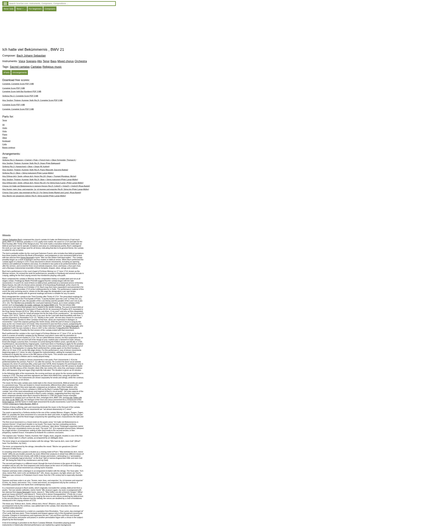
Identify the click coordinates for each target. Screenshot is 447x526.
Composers (50, 9)
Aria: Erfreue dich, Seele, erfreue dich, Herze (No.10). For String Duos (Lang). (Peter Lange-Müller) (42, 183)
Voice (22, 61)
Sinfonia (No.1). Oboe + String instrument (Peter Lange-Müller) (28, 173)
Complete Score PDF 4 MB (13, 105)
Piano (4, 135)
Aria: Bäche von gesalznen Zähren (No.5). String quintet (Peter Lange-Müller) (34, 196)
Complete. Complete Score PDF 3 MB (18, 84)
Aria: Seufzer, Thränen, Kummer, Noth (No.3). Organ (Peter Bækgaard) (31, 163)
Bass (53, 61)
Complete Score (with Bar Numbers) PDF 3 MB (21, 91)
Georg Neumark (27, 258)
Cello (4, 144)
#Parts (6, 72)
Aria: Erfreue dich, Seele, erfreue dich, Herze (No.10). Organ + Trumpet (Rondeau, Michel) (39, 176)
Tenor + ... (21, 9)
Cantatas (36, 66)
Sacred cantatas (20, 66)
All (3, 125)
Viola (4, 131)
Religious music (52, 66)
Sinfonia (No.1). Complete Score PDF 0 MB (20, 96)
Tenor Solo (8, 9)
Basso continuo (8, 148)
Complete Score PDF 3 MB (13, 88)
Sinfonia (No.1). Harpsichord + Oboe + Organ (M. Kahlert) (25, 167)
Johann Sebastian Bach (12, 240)
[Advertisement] (59, 30)
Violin (4, 128)
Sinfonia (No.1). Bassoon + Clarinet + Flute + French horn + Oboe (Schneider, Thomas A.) (39, 160)
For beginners (35, 9)
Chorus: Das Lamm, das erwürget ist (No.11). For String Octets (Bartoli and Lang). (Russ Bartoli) (41, 193)
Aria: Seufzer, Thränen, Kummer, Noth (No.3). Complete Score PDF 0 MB (32, 100)
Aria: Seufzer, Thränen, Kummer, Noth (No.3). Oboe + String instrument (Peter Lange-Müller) (40, 180)
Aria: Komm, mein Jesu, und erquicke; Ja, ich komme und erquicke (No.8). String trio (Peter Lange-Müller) (45, 189)
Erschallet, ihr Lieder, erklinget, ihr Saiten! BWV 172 (36, 305)
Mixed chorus (65, 61)
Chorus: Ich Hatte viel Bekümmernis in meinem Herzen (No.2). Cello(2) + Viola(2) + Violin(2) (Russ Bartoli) (46, 186)
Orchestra (81, 61)
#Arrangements (19, 72)
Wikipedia (6, 235)
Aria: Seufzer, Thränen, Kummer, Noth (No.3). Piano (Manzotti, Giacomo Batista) (35, 170)
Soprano (31, 61)
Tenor (46, 61)
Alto (39, 61)
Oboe (4, 138)
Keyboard (6, 141)
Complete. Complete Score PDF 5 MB (18, 109)
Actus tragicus (8, 402)
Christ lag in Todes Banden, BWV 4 (23, 404)
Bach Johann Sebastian (31, 55)
